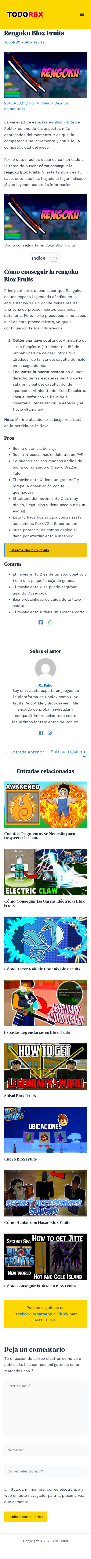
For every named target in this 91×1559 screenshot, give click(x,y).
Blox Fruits (34, 42)
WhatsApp (42, 1314)
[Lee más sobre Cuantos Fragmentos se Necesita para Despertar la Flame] (45, 804)
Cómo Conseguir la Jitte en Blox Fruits (40, 1286)
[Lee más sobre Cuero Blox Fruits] (45, 1129)
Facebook (22, 1314)
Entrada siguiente (68, 753)
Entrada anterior (24, 752)
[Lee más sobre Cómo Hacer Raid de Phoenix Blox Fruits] (45, 939)
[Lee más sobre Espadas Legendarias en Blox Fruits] (45, 1003)
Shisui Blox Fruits (20, 1095)
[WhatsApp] (50, 622)
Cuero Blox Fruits (20, 1159)
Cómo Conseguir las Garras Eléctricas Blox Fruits (44, 903)
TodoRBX (12, 42)
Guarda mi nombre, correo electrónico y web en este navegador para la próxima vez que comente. (44, 1495)
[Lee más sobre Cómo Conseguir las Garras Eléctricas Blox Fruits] (45, 872)
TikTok (62, 1314)
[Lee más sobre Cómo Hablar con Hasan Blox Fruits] (45, 1193)
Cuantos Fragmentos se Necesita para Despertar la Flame (39, 836)
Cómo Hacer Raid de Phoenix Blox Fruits (42, 969)
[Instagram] (50, 732)
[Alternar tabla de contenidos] (52, 258)
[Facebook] (41, 622)
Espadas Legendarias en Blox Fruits (37, 1032)
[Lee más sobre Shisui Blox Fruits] (45, 1066)
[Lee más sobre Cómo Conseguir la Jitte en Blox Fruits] (45, 1256)
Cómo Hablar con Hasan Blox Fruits (37, 1222)
